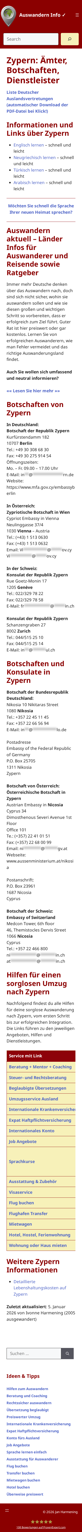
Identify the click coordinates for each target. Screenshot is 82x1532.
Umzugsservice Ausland (33, 1099)
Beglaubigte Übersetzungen (37, 1088)
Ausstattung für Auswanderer (32, 1459)
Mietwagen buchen (23, 1480)
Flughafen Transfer (28, 1213)
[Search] (70, 39)
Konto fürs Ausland (23, 1438)
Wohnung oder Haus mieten (38, 1245)
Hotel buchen (18, 1487)
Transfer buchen (21, 1473)
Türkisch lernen (29, 170)
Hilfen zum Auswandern (27, 1388)
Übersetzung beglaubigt (28, 1409)
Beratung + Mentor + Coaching (40, 1067)
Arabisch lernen (29, 182)
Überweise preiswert (25, 1494)
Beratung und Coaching (27, 1395)
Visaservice (20, 1192)
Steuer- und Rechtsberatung (37, 1077)
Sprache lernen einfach (27, 1452)
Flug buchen (21, 1203)
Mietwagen (20, 1224)
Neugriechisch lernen (35, 157)
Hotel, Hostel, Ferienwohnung (39, 1235)
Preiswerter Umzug (23, 1416)
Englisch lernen (29, 145)
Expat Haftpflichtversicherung (40, 1120)
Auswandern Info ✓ (42, 14)
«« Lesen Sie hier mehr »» (33, 391)
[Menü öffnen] (77, 15)
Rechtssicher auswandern (29, 1402)
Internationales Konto (31, 1131)
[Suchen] (67, 1353)
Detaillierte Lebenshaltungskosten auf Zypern (40, 1288)
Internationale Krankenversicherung (39, 1424)
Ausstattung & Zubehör (33, 1181)
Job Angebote (23, 1141)
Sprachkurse (22, 1161)
